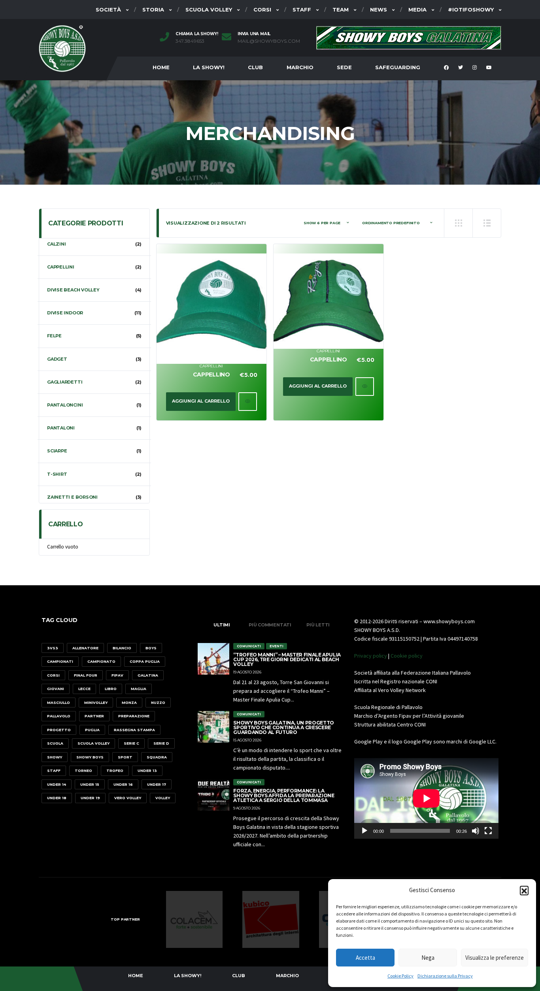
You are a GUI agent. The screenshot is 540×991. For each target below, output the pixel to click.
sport (125, 757)
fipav (117, 675)
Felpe (54, 336)
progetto (59, 730)
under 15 (89, 784)
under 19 (90, 798)
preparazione (133, 716)
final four (85, 675)
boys (151, 648)
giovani (55, 689)
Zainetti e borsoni (72, 497)
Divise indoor (65, 313)
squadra (157, 757)
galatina (148, 675)
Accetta (365, 957)
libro (111, 689)
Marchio (300, 67)
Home (161, 67)
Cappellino (211, 374)
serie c (131, 743)
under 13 (147, 770)
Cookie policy (407, 655)
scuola (55, 743)
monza (129, 702)
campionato (101, 661)
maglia (138, 689)
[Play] (364, 831)
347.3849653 (190, 41)
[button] (524, 890)
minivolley (96, 702)
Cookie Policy (400, 976)
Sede (344, 67)
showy (54, 757)
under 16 (123, 784)
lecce (84, 689)
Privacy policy (370, 655)
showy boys (90, 757)
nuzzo (158, 702)
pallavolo (58, 716)
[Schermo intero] (488, 831)
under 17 (156, 784)
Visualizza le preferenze (494, 957)
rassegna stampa (134, 730)
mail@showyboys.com (269, 41)
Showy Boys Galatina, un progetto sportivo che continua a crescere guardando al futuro (283, 727)
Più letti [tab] (318, 625)
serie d (161, 743)
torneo (83, 770)
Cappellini (211, 366)
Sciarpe (57, 451)
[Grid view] (458, 223)
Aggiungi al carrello (201, 401)
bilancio (122, 648)
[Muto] (476, 831)
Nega (427, 957)
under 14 (56, 784)
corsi (53, 675)
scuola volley (93, 743)
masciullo (58, 702)
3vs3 (52, 648)
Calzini (56, 244)
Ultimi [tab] (221, 625)
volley (162, 798)
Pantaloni (61, 428)
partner (94, 716)
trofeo (114, 770)
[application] (426, 798)
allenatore (85, 648)
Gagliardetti (64, 382)
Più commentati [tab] (270, 625)
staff (53, 770)
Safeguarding (397, 67)
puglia (92, 730)
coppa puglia (145, 661)
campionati (60, 661)
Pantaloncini (65, 405)
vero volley (127, 798)
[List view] (486, 223)
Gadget (57, 359)
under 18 (56, 798)
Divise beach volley (73, 290)
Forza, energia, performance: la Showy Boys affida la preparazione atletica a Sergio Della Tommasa (283, 795)
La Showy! (209, 67)
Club (255, 67)
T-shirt (57, 474)
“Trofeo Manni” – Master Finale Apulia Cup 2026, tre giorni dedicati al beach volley (287, 659)
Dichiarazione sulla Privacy (445, 976)
